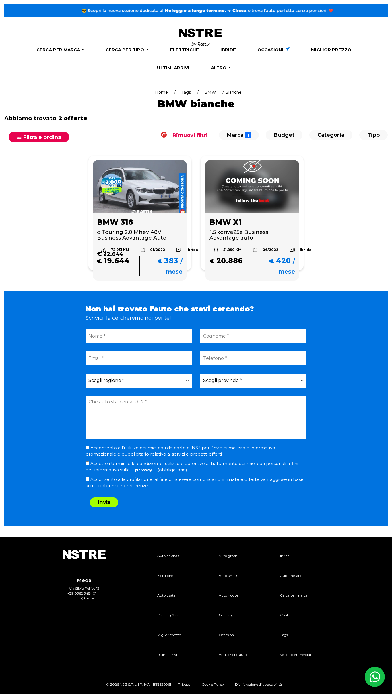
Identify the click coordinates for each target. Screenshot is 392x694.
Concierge (227, 615)
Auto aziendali (169, 556)
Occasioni (271, 49)
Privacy (184, 684)
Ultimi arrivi (173, 67)
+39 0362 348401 (81, 593)
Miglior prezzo (331, 49)
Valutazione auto (233, 654)
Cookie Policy (213, 684)
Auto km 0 (228, 575)
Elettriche (184, 49)
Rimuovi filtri (189, 135)
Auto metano (291, 575)
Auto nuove (228, 595)
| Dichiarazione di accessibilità (257, 684)
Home (161, 92)
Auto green (228, 556)
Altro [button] (219, 67)
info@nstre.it (86, 598)
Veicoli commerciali (296, 654)
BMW (210, 92)
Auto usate (166, 595)
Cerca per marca (58, 49)
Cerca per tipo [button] (125, 49)
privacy (143, 470)
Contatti (287, 615)
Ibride (228, 49)
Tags (186, 92)
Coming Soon (168, 615)
